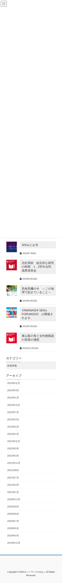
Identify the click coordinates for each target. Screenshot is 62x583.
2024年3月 (13, 390)
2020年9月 (13, 506)
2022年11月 (13, 441)
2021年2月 (13, 484)
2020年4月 (13, 535)
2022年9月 (13, 448)
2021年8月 (13, 470)
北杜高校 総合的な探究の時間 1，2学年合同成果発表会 (38, 266)
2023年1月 (13, 434)
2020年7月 (13, 521)
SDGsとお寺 (30, 245)
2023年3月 (13, 419)
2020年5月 (13, 528)
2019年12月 (13, 542)
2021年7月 (13, 477)
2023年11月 (13, 405)
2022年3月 (13, 455)
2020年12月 (13, 499)
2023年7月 (13, 412)
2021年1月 (13, 492)
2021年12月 (13, 463)
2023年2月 (13, 426)
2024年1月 (13, 397)
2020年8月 (13, 513)
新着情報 (12, 365)
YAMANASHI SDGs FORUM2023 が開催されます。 (37, 314)
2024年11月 (13, 383)
